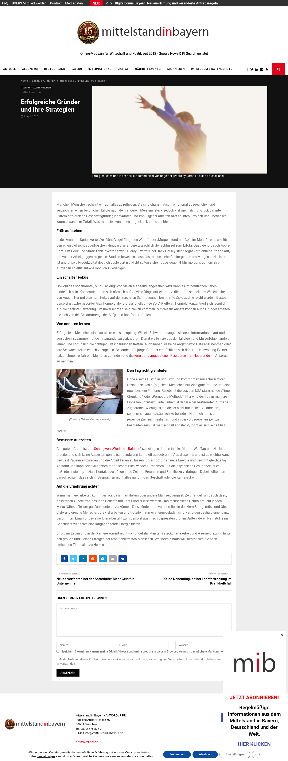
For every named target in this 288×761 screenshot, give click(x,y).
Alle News (30, 69)
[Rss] (267, 69)
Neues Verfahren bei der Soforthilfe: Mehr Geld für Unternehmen (95, 581)
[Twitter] (252, 69)
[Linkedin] (257, 69)
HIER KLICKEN (254, 744)
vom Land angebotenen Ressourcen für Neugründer (172, 355)
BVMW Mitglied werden (29, 3)
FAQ (5, 3)
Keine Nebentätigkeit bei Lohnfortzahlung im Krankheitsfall (197, 581)
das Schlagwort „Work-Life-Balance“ (114, 448)
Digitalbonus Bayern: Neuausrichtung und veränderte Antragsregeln (167, 3)
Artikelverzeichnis (87, 742)
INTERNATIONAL (99, 69)
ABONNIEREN (176, 69)
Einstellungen (46, 756)
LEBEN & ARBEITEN (41, 87)
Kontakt (56, 3)
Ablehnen (205, 754)
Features (26, 87)
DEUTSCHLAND (54, 69)
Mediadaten (74, 3)
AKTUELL (9, 69)
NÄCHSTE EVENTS (148, 69)
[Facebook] (248, 69)
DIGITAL (123, 69)
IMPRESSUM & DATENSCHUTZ (212, 69)
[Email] (262, 69)
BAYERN (76, 69)
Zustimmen (177, 754)
